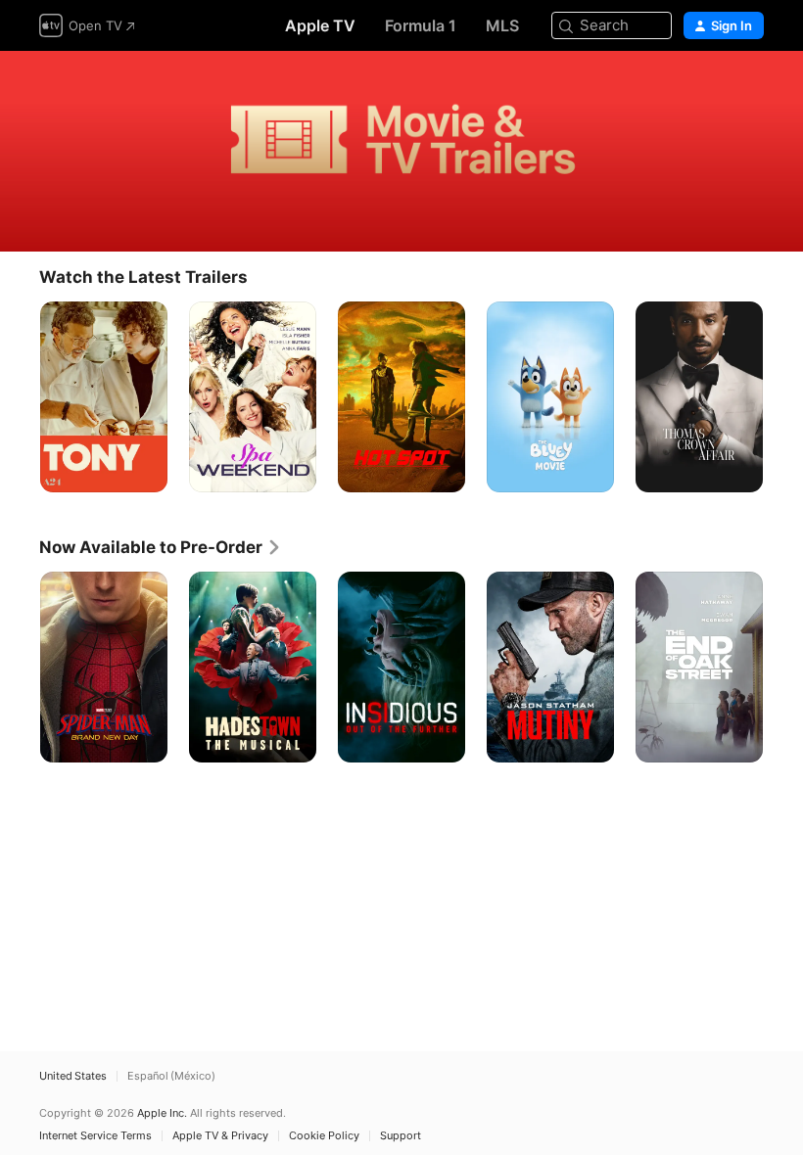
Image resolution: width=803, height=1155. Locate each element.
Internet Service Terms (95, 1136)
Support (400, 1136)
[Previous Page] (19, 397)
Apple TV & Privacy (220, 1136)
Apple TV (320, 25)
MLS (502, 25)
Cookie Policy (324, 1136)
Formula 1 (420, 25)
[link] (160, 547)
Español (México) (171, 1076)
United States (73, 1076)
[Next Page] (783, 397)
